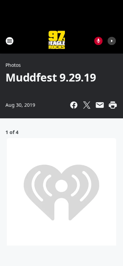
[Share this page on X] (87, 105)
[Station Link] (56, 41)
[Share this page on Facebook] (74, 105)
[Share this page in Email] (100, 105)
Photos (13, 65)
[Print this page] (113, 105)
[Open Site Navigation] (9, 41)
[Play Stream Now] (112, 41)
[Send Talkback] (98, 41)
